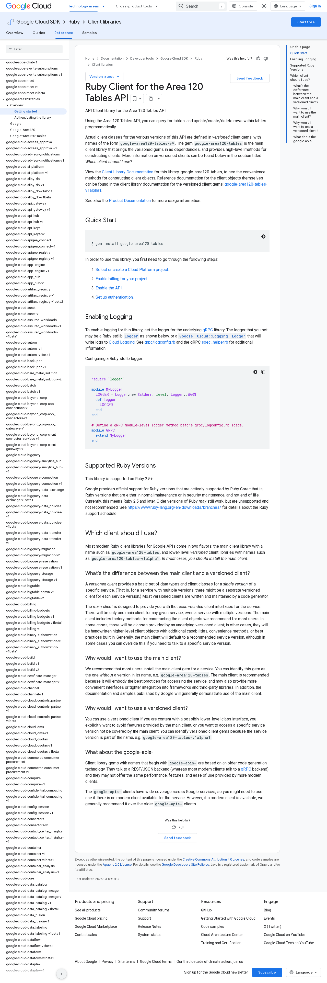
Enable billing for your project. (122, 278)
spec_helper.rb (215, 342)
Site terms (126, 961)
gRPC (208, 329)
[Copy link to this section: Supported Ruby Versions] (161, 466)
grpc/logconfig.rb (160, 342)
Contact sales (86, 935)
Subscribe (267, 972)
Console (246, 6)
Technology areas (83, 6)
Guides (38, 32)
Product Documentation (130, 200)
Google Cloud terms (156, 961)
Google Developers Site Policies (185, 864)
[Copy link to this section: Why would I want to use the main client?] (186, 659)
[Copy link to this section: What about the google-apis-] (158, 753)
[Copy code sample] (263, 372)
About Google (86, 961)
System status (149, 935)
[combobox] (201, 6)
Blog (267, 910)
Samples (89, 32)
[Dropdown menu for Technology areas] (105, 6)
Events (269, 918)
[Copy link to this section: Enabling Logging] (137, 317)
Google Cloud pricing (91, 918)
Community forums (154, 910)
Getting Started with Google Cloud (228, 918)
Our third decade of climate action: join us (210, 961)
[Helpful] (258, 58)
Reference (63, 32)
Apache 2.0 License (117, 864)
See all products (88, 910)
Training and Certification (221, 943)
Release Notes (149, 926)
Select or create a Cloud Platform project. (132, 269)
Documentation (112, 58)
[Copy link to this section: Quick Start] (121, 221)
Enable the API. (109, 288)
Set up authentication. (115, 297)
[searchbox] (34, 49)
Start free (306, 22)
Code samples (212, 926)
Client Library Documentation (127, 172)
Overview (14, 32)
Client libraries (105, 22)
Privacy (107, 961)
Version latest (104, 76)
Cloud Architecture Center (222, 935)
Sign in (315, 6)
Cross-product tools (134, 6)
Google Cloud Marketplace (96, 926)
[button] (33, 99)
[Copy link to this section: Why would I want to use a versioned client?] (193, 709)
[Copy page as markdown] (150, 98)
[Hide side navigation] (61, 974)
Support (144, 918)
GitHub (206, 910)
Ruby (74, 22)
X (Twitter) (272, 926)
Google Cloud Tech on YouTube (289, 943)
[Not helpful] (266, 58)
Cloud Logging (122, 342)
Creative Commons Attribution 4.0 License (213, 859)
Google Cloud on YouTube (284, 935)
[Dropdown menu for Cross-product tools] (158, 6)
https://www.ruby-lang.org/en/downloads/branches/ (174, 507)
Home (89, 58)
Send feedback (250, 78)
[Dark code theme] (263, 236)
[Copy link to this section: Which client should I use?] (162, 533)
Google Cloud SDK (38, 22)
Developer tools (142, 58)
